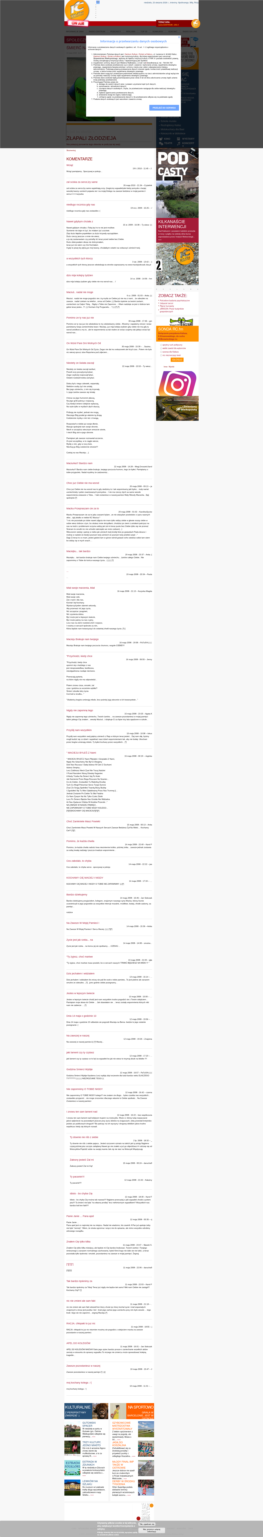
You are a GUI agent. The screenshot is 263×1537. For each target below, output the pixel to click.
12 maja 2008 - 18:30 (134, 1197)
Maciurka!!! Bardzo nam (79, 463)
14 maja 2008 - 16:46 (129, 898)
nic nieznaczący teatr (172, 355)
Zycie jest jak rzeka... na (79, 939)
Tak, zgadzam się (147, 1524)
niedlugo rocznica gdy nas (80, 204)
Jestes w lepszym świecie (80, 993)
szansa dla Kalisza (171, 351)
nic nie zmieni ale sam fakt (80, 1300)
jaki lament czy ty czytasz (80, 1052)
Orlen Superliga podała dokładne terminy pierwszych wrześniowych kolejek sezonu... (123, 1491)
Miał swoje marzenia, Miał (80, 587)
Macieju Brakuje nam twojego (82, 639)
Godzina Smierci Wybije (79, 1069)
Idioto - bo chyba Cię (81, 1193)
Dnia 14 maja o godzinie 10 (81, 1016)
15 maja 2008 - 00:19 (134, 756)
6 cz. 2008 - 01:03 (135, 295)
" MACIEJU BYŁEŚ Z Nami (81, 752)
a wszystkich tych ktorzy (79, 258)
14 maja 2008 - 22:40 (134, 844)
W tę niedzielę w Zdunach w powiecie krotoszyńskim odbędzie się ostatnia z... (93, 1470)
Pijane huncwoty (167, 306)
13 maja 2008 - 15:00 (138, 996)
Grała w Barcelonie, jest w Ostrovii (140, 1415)
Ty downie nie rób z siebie (84, 1137)
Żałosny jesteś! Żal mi (82, 1159)
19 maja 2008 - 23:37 (134, 554)
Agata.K (148, 714)
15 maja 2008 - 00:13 (136, 825)
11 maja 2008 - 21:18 (139, 1304)
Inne (166, 367)
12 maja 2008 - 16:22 (126, 1115)
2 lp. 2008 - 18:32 (141, 1140)
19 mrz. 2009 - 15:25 (140, 208)
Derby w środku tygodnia (123, 1482)
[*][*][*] (69, 1264)
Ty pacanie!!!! (77, 1176)
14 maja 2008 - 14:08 (132, 943)
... (67, 571)
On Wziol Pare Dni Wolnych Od (83, 343)
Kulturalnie (78, 1407)
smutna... (148, 943)
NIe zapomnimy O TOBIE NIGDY (84, 1089)
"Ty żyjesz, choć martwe (79, 956)
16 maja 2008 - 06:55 (135, 659)
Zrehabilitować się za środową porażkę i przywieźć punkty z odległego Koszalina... (122, 1452)
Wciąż (69, 165)
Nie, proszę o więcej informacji (151, 1531)
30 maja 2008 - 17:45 (137, 321)
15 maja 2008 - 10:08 (136, 733)
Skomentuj (71, 150)
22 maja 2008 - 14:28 (123, 466)
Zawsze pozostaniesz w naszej (83, 1365)
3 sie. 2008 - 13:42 (140, 262)
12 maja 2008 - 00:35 (139, 1219)
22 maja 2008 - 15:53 (131, 366)
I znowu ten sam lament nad (81, 1111)
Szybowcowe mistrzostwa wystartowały (122, 1425)
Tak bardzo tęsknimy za (79, 1281)
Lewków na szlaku (90, 1482)
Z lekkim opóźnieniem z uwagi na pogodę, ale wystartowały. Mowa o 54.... (122, 1435)
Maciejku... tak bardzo (78, 551)
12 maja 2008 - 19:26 (133, 1039)
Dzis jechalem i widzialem (80, 973)
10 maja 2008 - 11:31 (139, 1386)
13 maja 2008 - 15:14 (139, 977)
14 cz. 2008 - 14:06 (138, 279)
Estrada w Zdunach (89, 1463)
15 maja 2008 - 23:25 (134, 714)
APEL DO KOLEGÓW (78, 1343)
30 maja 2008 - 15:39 (131, 346)
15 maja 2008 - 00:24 (132, 1163)
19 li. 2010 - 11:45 (140, 168)
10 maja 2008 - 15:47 (139, 1369)
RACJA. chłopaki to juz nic (80, 1323)
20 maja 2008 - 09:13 (139, 486)
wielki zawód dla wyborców (174, 348)
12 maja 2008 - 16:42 (134, 1092)
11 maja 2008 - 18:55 (140, 1327)
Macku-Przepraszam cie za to (82, 508)
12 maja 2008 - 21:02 (133, 1180)
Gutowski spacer (89, 1424)
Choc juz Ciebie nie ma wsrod (82, 483)
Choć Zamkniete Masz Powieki (83, 821)
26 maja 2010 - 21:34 (132, 185)
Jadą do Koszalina (119, 1443)
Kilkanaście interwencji (172, 223)
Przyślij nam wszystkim (79, 730)
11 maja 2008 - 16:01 (129, 1346)
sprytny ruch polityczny (172, 344)
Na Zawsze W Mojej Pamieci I (82, 923)
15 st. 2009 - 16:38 (131, 225)
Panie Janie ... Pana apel (80, 1216)
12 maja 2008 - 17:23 (139, 1056)
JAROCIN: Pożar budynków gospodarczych (172, 310)
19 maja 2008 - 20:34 (135, 574)
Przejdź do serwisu (164, 107)
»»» (93, 1436)
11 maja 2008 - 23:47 (132, 1245)
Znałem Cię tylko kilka (78, 1241)
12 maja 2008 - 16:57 (129, 1073)
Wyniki (171, 367)
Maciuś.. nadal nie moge (79, 292)
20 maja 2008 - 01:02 (127, 512)
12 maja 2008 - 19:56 (139, 1019)
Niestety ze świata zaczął (80, 363)
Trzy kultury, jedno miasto (91, 1443)
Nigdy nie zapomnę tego (79, 710)
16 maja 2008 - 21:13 (126, 591)
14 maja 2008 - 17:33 (138, 881)
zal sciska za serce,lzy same (82, 182)
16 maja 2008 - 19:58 (128, 642)
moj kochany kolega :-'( (79, 1382)
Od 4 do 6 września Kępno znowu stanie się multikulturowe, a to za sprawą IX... (93, 1452)
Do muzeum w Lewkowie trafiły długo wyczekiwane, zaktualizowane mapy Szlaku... (93, 1491)
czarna (149, 1092)
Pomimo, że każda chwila (80, 841)
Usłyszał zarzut (166, 303)
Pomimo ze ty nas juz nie (80, 317)
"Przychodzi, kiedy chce (79, 656)
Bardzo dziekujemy (76, 894)
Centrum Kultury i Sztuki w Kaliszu (138, 54)
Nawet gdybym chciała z (79, 221)
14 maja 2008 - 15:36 (136, 926)
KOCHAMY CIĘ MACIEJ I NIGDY (84, 877)
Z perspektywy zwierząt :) (75, 1413)
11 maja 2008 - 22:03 (134, 1284)
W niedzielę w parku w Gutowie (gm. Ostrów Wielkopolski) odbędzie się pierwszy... (93, 1432)
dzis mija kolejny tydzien (79, 275)
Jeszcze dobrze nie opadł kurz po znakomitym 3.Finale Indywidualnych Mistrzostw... (123, 1474)
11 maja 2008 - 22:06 (132, 1267)
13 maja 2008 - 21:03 (137, 960)
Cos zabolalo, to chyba (78, 861)
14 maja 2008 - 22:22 (138, 864)
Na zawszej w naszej (77, 1035)
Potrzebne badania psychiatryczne (175, 300)
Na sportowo (140, 1407)
